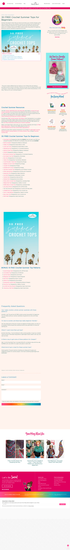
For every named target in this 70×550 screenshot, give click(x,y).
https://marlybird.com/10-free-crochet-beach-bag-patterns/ (15, 127)
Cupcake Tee (6, 165)
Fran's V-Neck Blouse (8, 192)
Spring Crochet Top (8, 150)
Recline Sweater (7, 142)
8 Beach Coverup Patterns (11, 131)
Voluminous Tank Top (8, 288)
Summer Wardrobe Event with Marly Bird (15, 110)
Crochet (6, 370)
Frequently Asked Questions (9, 59)
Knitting (33, 459)
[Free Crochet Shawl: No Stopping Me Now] (15, 449)
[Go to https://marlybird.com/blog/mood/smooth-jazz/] (52, 124)
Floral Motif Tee (7, 139)
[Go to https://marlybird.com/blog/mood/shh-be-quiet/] (63, 125)
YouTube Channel (58, 480)
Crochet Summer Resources (8, 55)
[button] (2, 489)
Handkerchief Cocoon (8, 167)
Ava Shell (5, 175)
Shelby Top (6, 144)
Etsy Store (56, 483)
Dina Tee (5, 158)
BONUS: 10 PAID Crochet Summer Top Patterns (13, 58)
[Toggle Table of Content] (38, 54)
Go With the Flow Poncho (9, 286)
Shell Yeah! (6, 196)
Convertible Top (7, 272)
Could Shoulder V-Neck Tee (9, 161)
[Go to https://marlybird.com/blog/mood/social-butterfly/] (63, 109)
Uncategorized (21, 370)
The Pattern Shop (42, 478)
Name (3, 380)
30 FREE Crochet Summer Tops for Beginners (12, 56)
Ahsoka (5, 152)
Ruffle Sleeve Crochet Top (9, 184)
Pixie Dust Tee (6, 284)
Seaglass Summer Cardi (9, 163)
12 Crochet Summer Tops (23, 131)
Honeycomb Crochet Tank (9, 282)
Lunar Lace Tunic (7, 146)
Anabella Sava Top (7, 190)
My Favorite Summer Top (9, 154)
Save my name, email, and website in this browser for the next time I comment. (20, 401)
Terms (55, 494)
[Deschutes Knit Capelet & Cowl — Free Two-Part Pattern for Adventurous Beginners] (35, 449)
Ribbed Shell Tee (7, 182)
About (39, 486)
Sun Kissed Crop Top (8, 156)
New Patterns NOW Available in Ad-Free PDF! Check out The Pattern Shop (35, 8)
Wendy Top (6, 280)
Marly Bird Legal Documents (61, 494)
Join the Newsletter (58, 478)
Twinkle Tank (6, 177)
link (2, 113)
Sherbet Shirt (6, 179)
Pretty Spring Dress (8, 171)
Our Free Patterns (42, 480)
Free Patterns (10, 370)
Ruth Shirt (6, 278)
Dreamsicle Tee (7, 173)
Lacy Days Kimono (7, 186)
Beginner (36, 459)
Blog (39, 482)
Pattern (14, 370)
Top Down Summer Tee (8, 169)
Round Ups (17, 370)
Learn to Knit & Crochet (43, 485)
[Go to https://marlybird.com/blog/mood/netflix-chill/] (52, 108)
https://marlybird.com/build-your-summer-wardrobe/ (13, 116)
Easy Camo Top (7, 194)
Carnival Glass (6, 274)
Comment (4, 389)
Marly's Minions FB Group (60, 482)
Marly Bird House (42, 483)
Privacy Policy (51, 494)
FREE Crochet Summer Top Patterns (16, 118)
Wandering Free (7, 148)
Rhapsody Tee (6, 276)
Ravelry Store (57, 485)
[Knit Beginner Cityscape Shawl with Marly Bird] (55, 449)
